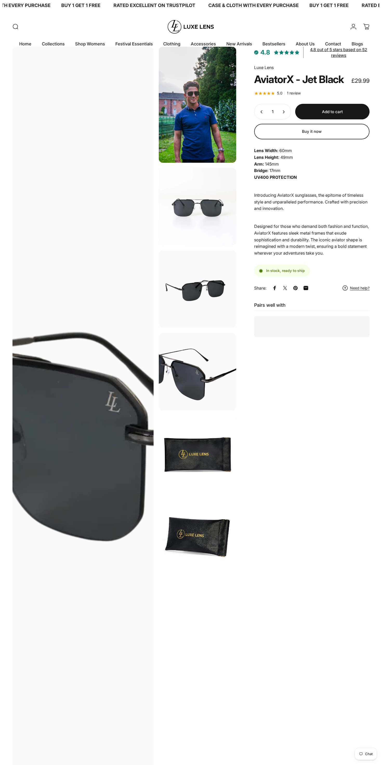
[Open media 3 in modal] (197, 206)
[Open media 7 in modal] (197, 537)
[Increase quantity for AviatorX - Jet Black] (285, 111)
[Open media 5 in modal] (197, 371)
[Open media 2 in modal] (197, 104)
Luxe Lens (264, 67)
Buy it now (312, 131)
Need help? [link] (360, 288)
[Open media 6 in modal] (197, 454)
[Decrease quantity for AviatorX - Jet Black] (260, 111)
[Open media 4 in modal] (197, 289)
